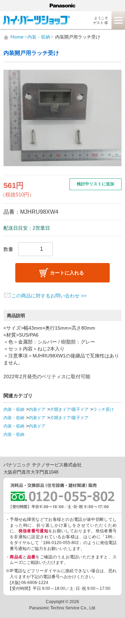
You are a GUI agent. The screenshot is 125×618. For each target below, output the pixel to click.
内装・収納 (13, 409)
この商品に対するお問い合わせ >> (48, 295)
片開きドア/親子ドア (69, 409)
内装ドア (37, 409)
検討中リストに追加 (95, 183)
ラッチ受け (103, 409)
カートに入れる (67, 273)
